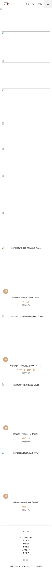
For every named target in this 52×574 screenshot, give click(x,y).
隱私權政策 (26, 550)
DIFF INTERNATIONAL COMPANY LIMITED (26, 566)
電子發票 (26, 553)
